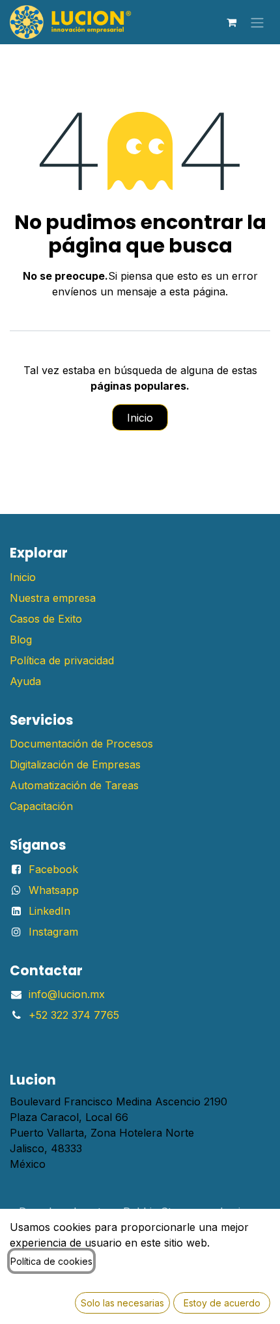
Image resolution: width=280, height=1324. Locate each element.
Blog (21, 639)
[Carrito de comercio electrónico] (231, 22)
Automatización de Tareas (74, 785)
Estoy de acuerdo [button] (222, 1302)
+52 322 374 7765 (74, 1014)
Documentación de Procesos (81, 743)
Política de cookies (51, 1261)
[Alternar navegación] (257, 22)
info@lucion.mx (67, 994)
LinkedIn (49, 910)
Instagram (53, 931)
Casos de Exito (46, 618)
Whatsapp (54, 890)
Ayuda (25, 681)
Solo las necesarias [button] (122, 1302)
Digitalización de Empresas (75, 764)
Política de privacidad (62, 660)
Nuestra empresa (53, 597)
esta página (197, 291)
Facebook (53, 869)
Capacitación (41, 806)
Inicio (140, 417)
